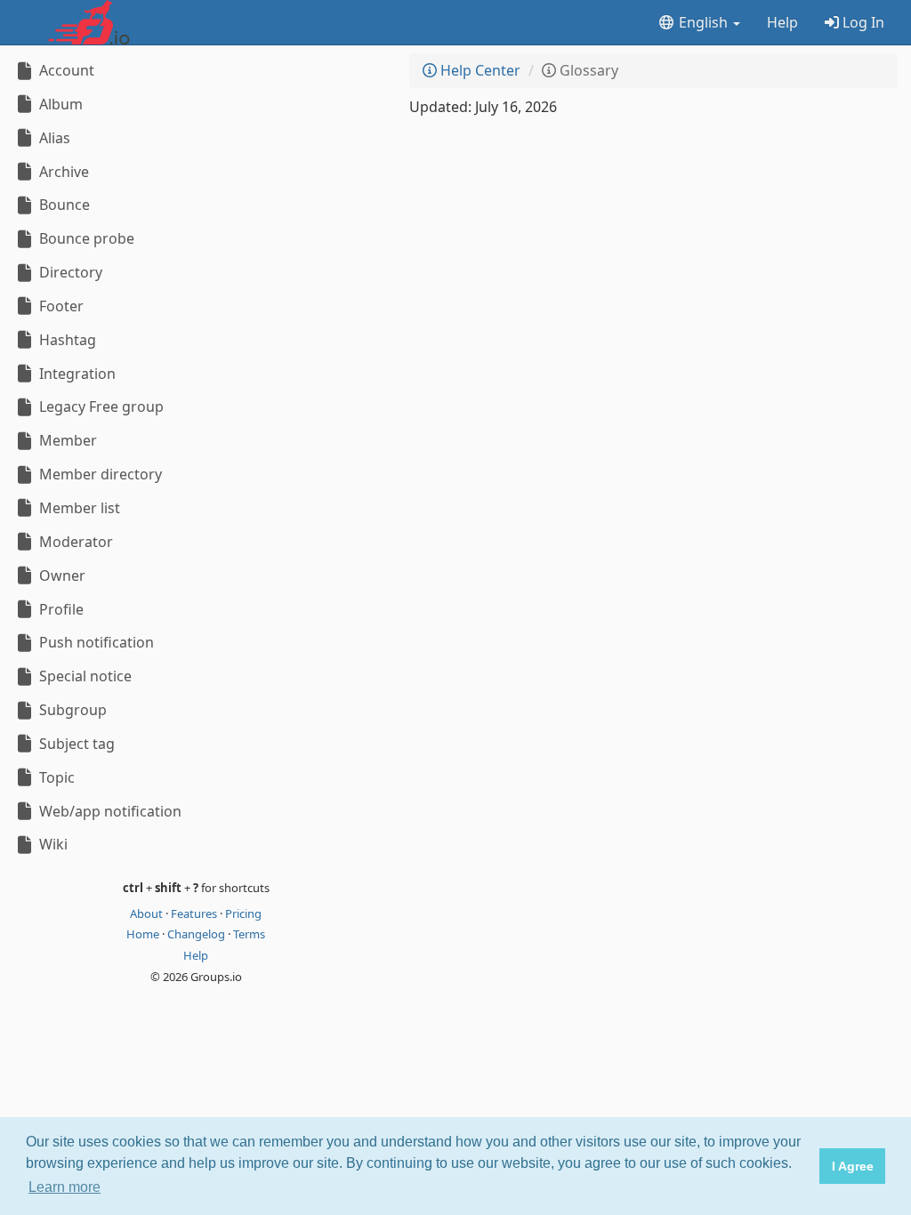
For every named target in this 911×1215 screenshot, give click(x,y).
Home (144, 934)
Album (59, 104)
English (703, 22)
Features (195, 913)
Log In (861, 22)
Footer (60, 306)
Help (782, 22)
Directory (69, 272)
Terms (249, 934)
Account (65, 70)
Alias (53, 138)
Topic (55, 777)
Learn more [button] (64, 1187)
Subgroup (71, 710)
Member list (78, 508)
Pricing (243, 913)
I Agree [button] (853, 1166)
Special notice (84, 676)
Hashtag (66, 340)
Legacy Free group (100, 406)
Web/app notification (108, 811)
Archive (62, 171)
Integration (76, 373)
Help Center (478, 70)
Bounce (63, 204)
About (147, 913)
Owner (60, 575)
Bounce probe (85, 238)
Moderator (74, 541)
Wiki (52, 844)
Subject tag (75, 743)
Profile (60, 609)
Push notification (95, 642)
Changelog (197, 934)
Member (66, 440)
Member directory (99, 474)
